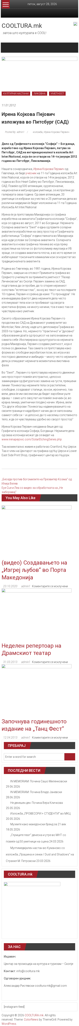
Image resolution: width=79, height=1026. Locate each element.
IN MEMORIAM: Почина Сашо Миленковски (38, 781)
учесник (31, 173)
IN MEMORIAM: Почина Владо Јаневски (36, 792)
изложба (38, 132)
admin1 (25, 586)
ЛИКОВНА (40, 93)
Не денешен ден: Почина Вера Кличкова (36, 802)
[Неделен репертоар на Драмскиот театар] (37, 615)
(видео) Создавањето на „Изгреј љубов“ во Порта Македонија (34, 570)
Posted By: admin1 (14, 132)
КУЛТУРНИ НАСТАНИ (16, 93)
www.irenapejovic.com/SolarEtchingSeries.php (32, 439)
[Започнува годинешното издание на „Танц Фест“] (37, 690)
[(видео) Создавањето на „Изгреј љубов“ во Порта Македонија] (37, 532)
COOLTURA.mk (22, 25)
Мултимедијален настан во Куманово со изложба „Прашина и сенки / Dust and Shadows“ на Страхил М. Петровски (40, 854)
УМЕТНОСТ (57, 93)
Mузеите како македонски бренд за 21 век (38, 824)
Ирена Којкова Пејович (56, 132)
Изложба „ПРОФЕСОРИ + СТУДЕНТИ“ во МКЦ (40, 813)
